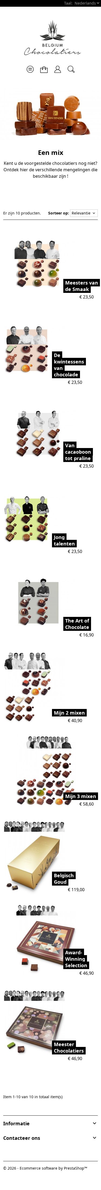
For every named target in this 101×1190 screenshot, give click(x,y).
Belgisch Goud (64, 878)
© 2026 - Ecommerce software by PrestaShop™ (45, 1168)
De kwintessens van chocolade (69, 365)
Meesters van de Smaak (81, 285)
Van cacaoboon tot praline (78, 451)
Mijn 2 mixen (69, 712)
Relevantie (84, 213)
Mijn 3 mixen (80, 796)
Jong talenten (64, 540)
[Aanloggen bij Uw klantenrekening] (57, 67)
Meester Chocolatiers (69, 1047)
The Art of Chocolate (77, 623)
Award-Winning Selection (76, 959)
